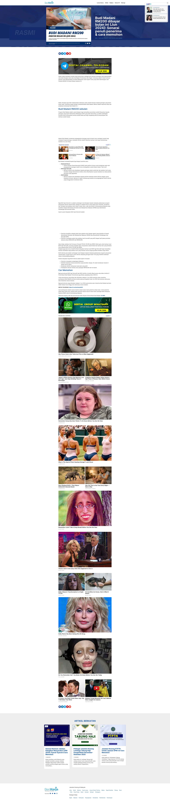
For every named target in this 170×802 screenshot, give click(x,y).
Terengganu (97, 792)
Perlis (71, 792)
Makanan (75, 797)
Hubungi (123, 2)
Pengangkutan (88, 797)
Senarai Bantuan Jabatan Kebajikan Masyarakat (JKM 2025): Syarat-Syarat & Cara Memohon (56, 751)
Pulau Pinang (76, 792)
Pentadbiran (95, 797)
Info (96, 38)
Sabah (82, 792)
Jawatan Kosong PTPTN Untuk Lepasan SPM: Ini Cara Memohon (113, 751)
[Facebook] (50, 793)
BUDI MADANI (119, 38)
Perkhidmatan (102, 797)
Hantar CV (117, 2)
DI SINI (103, 295)
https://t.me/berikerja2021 (76, 287)
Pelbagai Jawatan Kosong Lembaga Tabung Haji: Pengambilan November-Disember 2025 (84, 751)
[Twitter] (52, 793)
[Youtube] (54, 793)
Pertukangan (109, 797)
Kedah (74, 790)
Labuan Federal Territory (95, 790)
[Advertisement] (85, 92)
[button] (59, 53)
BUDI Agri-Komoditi (103, 38)
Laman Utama (100, 2)
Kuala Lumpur (85, 790)
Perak (120, 790)
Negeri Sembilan (109, 790)
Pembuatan (81, 797)
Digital (70, 797)
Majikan (111, 2)
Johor (70, 790)
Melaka (103, 790)
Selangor (92, 792)
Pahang (116, 790)
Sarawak (87, 792)
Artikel (106, 2)
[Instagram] (57, 793)
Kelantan (79, 790)
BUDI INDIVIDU (112, 38)
